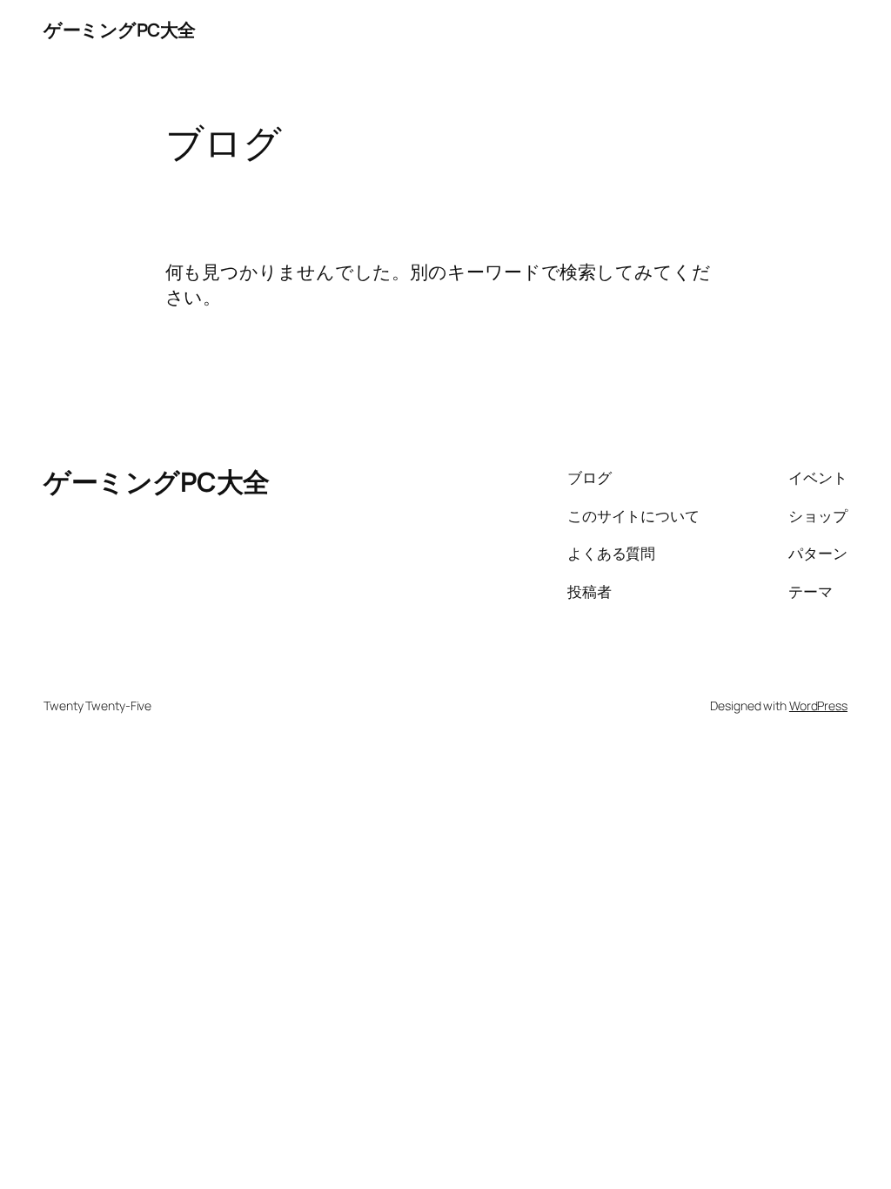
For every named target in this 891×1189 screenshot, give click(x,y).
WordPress (818, 705)
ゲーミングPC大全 (120, 29)
